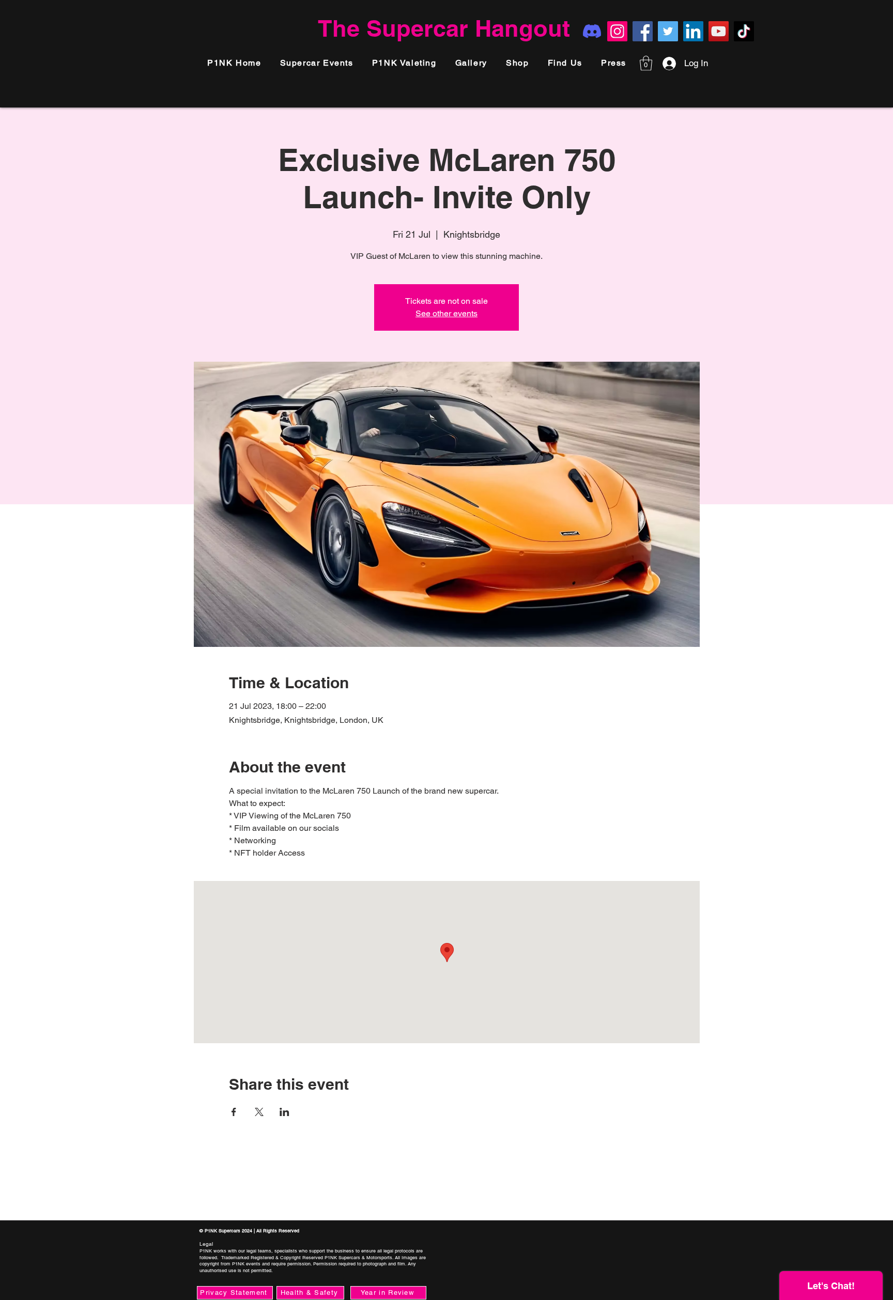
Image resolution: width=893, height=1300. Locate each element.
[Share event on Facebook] (234, 1112)
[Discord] (592, 31)
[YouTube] (719, 31)
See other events (446, 313)
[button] (614, 63)
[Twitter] (668, 31)
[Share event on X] (259, 1112)
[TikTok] (744, 31)
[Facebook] (643, 31)
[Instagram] (617, 31)
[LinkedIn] (693, 31)
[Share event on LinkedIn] (284, 1112)
